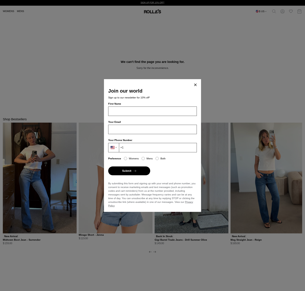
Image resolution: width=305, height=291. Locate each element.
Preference (114, 158)
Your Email (114, 121)
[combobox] (113, 147)
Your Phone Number (120, 140)
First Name (114, 103)
